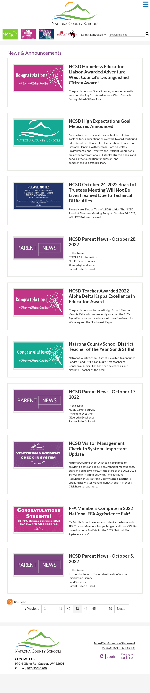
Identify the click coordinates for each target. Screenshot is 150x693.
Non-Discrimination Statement (114, 643)
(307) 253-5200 (36, 668)
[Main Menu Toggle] (145, 4)
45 (94, 608)
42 (69, 608)
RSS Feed (20, 602)
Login (107, 656)
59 (110, 608)
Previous (33, 608)
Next (120, 608)
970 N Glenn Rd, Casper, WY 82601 (39, 663)
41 (60, 608)
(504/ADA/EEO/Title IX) (118, 648)
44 (85, 608)
